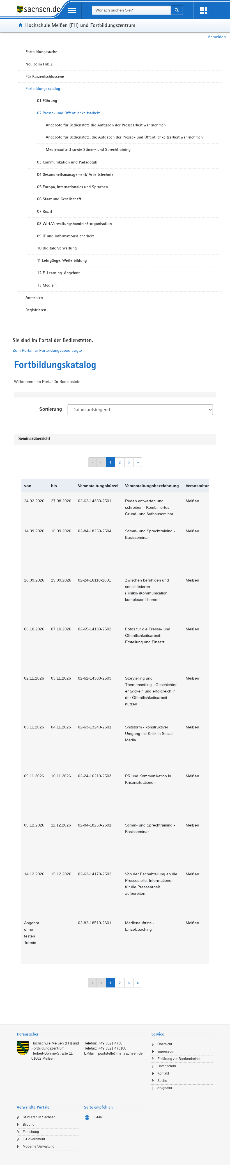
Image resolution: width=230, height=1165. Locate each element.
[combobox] (131, 10)
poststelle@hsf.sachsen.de (120, 1053)
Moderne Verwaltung (38, 1146)
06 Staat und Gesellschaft (59, 198)
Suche (162, 1081)
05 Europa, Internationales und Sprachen (72, 186)
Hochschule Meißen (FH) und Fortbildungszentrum (80, 25)
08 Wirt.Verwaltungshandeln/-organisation (74, 223)
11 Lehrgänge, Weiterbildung (62, 260)
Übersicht (164, 1044)
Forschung (31, 1132)
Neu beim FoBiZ (39, 64)
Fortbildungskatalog (43, 88)
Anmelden (217, 37)
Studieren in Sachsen (39, 1117)
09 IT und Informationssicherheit (65, 236)
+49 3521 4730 (110, 1043)
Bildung (28, 1125)
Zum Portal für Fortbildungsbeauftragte (47, 350)
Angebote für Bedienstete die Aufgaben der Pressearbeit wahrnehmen (106, 125)
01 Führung (47, 100)
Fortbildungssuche (41, 51)
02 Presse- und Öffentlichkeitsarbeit (68, 112)
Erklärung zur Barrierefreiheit (179, 1059)
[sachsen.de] (39, 12)
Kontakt (163, 1073)
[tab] (81, 1035)
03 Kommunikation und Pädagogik (67, 162)
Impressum (165, 1051)
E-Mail (99, 1117)
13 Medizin (47, 285)
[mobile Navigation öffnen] (72, 10)
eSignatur (164, 1088)
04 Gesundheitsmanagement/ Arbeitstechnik (75, 174)
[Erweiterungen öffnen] (203, 10)
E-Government (34, 1139)
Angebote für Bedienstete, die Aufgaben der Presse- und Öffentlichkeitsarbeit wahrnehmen (124, 137)
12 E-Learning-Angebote (59, 272)
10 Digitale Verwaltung (57, 248)
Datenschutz (166, 1066)
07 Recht (44, 211)
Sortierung (50, 409)
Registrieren (36, 309)
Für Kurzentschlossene (45, 76)
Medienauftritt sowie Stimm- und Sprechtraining (88, 149)
